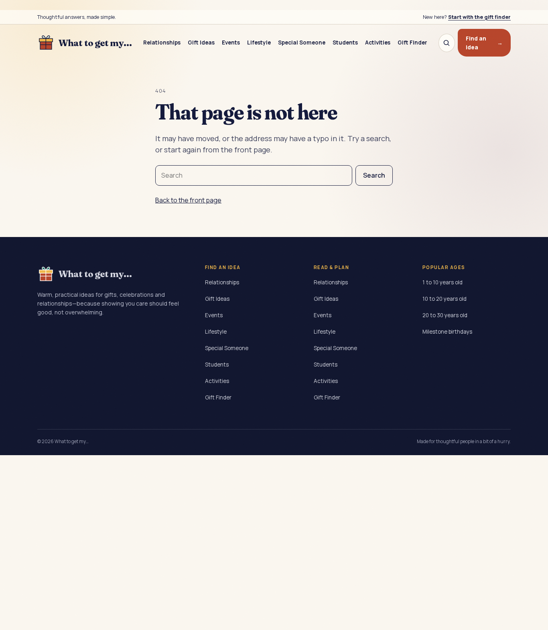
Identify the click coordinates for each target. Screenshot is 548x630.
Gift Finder (412, 42)
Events (231, 42)
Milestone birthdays (447, 331)
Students (345, 42)
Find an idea (484, 42)
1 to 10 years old (442, 282)
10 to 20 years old (444, 298)
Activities (377, 42)
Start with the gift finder (479, 17)
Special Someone (301, 42)
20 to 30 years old (444, 315)
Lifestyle (259, 42)
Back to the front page (188, 200)
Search (374, 175)
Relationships (162, 42)
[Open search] (446, 43)
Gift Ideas (201, 42)
